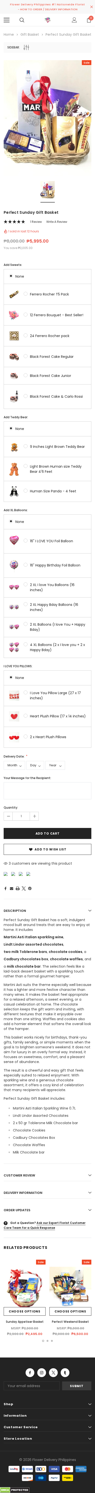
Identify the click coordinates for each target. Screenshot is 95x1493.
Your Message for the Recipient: (27, 778)
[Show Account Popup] (74, 20)
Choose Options (24, 1311)
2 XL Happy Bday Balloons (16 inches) (54, 607)
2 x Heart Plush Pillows (48, 737)
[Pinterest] (30, 888)
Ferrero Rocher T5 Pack (49, 294)
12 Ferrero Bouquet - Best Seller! (56, 315)
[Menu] (7, 20)
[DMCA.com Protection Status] (14, 1489)
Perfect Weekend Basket (70, 1322)
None (19, 276)
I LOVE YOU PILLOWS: (18, 666)
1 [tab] (43, 1341)
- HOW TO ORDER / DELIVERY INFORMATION (47, 9)
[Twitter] (24, 888)
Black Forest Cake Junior (50, 375)
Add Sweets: (13, 265)
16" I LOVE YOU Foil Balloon (51, 541)
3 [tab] (52, 1341)
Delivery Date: (14, 756)
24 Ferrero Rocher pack (49, 335)
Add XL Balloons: (16, 510)
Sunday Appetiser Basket (25, 1322)
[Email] (11, 888)
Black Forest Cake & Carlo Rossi (56, 396)
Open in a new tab (30, 1372)
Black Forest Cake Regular (52, 356)
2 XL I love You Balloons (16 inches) (52, 587)
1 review (36, 222)
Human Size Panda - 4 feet (53, 491)
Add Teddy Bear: (16, 417)
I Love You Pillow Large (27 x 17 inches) (55, 695)
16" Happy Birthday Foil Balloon (55, 565)
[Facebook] (5, 888)
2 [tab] (47, 1341)
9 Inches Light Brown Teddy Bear (57, 446)
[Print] (18, 888)
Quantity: (11, 807)
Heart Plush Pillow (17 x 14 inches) (58, 716)
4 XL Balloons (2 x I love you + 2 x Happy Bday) (57, 647)
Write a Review (56, 222)
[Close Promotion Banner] (91, 7)
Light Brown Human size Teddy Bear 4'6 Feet (56, 469)
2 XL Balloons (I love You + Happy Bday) (57, 627)
